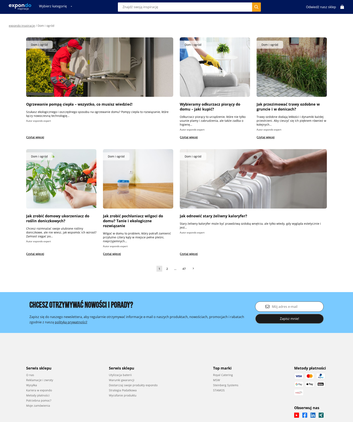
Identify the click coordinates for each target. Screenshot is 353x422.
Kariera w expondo (39, 390)
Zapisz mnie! (289, 318)
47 (184, 269)
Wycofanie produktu (122, 395)
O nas (30, 375)
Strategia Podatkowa (123, 390)
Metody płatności (38, 395)
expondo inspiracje (22, 26)
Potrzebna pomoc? (38, 400)
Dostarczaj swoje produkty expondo (133, 385)
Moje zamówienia (38, 405)
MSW (216, 380)
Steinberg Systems (225, 385)
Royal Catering (223, 375)
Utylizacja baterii (120, 375)
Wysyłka (31, 385)
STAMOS (219, 390)
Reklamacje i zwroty (39, 380)
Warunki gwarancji (121, 380)
